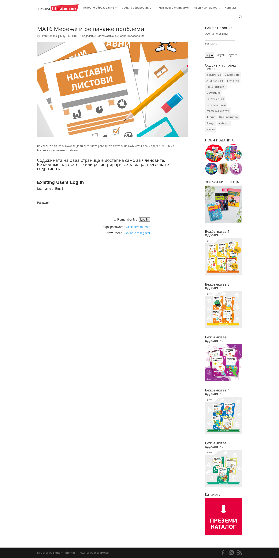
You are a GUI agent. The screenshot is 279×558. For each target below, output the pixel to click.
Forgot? (220, 55)
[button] (214, 153)
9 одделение (232, 74)
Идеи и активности (207, 7)
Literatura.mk (49, 36)
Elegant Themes (64, 552)
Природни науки (216, 105)
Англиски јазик (214, 80)
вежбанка (223, 123)
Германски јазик (215, 86)
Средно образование (136, 7)
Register (232, 55)
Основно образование (98, 7)
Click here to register (136, 233)
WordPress (101, 552)
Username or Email (50, 188)
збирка (210, 129)
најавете (69, 164)
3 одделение (213, 74)
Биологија (233, 80)
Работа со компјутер (217, 111)
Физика (210, 117)
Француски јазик (228, 117)
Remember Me (127, 219)
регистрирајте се (111, 164)
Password (43, 202)
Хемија (210, 123)
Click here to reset (138, 227)
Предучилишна (215, 99)
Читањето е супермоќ (174, 7)
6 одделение (88, 36)
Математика (105, 36)
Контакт (230, 7)
